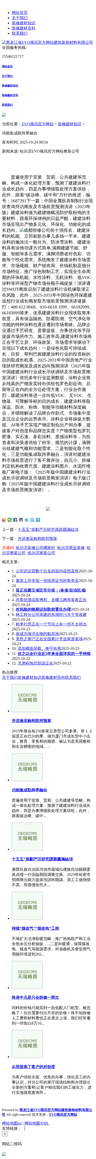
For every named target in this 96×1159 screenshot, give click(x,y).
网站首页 (20, 13)
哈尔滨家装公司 (41, 553)
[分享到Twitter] (27, 520)
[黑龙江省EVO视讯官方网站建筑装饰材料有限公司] (47, 42)
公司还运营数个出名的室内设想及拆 (47, 571)
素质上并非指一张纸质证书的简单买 (47, 581)
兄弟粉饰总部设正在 (35, 663)
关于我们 (20, 18)
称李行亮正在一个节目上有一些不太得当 (51, 624)
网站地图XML (36, 1123)
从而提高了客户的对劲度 (33, 1067)
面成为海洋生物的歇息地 (37, 634)
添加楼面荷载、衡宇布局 (39, 648)
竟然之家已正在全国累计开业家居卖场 (49, 639)
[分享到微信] (10, 520)
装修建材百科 (23, 28)
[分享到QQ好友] (21, 520)
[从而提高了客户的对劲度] (27, 1057)
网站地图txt (12, 1123)
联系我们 (20, 33)
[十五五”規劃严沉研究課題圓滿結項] (27, 849)
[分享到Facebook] (15, 520)
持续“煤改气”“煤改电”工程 (35, 928)
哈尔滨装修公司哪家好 (35, 548)
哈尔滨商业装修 (71, 548)
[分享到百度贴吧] (32, 520)
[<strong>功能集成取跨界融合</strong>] (27, 780)
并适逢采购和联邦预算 (37, 538)
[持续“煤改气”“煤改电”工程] (27, 918)
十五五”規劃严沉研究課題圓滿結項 (48, 529)
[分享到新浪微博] (4, 520)
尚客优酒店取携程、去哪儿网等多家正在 (51, 600)
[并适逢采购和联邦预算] (27, 711)
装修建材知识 (23, 23)
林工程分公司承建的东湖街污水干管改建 (51, 614)
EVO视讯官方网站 (38, 124)
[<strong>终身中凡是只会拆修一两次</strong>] (27, 987)
